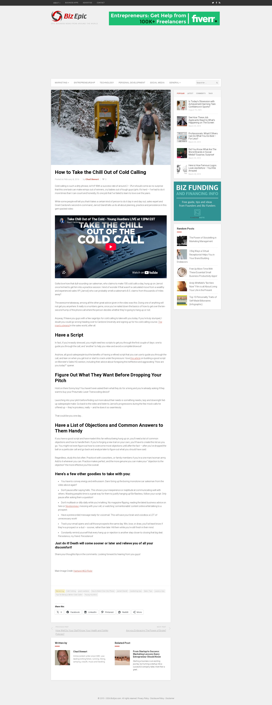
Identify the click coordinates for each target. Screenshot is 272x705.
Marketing (61, 83)
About (56, 3)
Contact (101, 3)
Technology (107, 83)
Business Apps (71, 3)
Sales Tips (148, 591)
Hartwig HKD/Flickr (83, 571)
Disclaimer (170, 698)
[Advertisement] (136, 55)
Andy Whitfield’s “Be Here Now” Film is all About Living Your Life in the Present (203, 286)
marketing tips (136, 591)
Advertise (87, 3)
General (174, 83)
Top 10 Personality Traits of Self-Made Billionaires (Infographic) (203, 301)
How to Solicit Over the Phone (102, 591)
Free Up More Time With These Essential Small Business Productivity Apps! (203, 272)
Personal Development (132, 83)
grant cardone (83, 591)
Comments (201, 93)
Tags (210, 93)
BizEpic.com (116, 698)
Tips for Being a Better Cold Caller (69, 595)
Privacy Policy (143, 698)
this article (135, 358)
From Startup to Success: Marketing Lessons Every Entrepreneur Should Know (147, 654)
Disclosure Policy (157, 698)
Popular (180, 93)
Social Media (157, 83)
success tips (159, 591)
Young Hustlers (91, 595)
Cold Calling (71, 591)
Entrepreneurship (84, 83)
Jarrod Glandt (122, 591)
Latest (190, 93)
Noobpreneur (72, 506)
